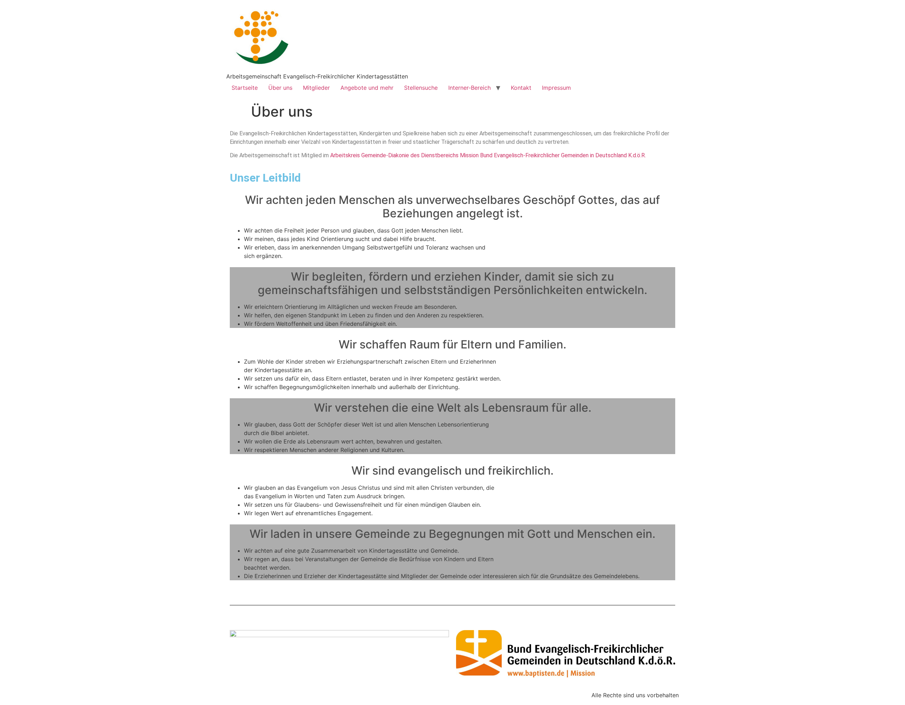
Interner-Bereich (469, 87)
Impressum (556, 87)
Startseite (245, 87)
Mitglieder (316, 87)
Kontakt (521, 87)
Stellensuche (421, 87)
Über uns (280, 87)
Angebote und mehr (366, 87)
